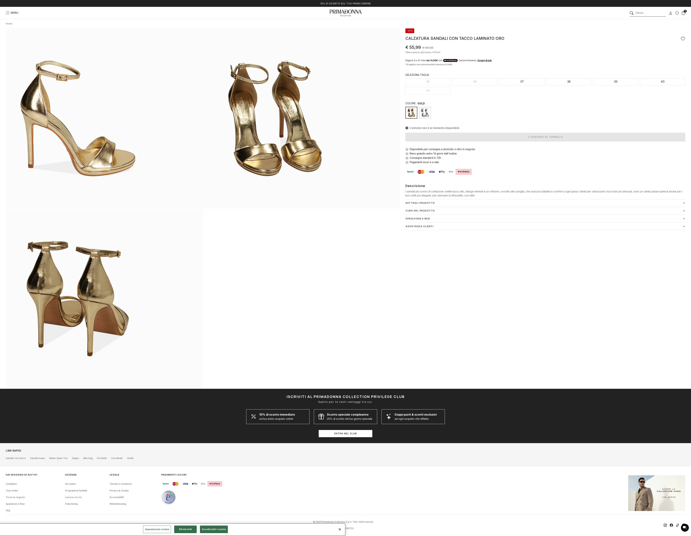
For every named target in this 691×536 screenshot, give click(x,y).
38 (569, 81)
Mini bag (88, 458)
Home (9, 23)
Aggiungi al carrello (546, 137)
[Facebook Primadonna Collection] (671, 525)
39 (615, 81)
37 (522, 81)
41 (428, 90)
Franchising (71, 504)
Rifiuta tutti (185, 529)
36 (475, 81)
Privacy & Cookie (119, 490)
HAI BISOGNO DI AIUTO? (22, 474)
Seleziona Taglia (417, 74)
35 (428, 81)
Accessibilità (117, 497)
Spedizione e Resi (418, 218)
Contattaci (11, 484)
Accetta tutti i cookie (214, 529)
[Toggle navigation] (7, 13)
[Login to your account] (670, 13)
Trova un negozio (15, 497)
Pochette (102, 458)
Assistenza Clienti (419, 226)
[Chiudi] (340, 529)
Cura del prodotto (420, 210)
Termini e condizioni (121, 484)
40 (663, 81)
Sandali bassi (37, 458)
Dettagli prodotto (420, 203)
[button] (685, 528)
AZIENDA (71, 474)
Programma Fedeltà (76, 490)
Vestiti (130, 458)
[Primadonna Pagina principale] (345, 13)
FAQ (8, 510)
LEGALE (114, 474)
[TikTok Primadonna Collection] (677, 525)
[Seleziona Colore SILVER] (425, 113)
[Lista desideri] (677, 13)
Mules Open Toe (58, 458)
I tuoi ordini (12, 490)
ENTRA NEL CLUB (345, 433)
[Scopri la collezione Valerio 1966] (656, 493)
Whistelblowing (118, 504)
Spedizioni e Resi (15, 504)
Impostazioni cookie (157, 529)
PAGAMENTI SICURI (174, 474)
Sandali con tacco (16, 458)
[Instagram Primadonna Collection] (665, 525)
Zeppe (75, 458)
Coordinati (117, 458)
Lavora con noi (73, 497)
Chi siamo (70, 484)
